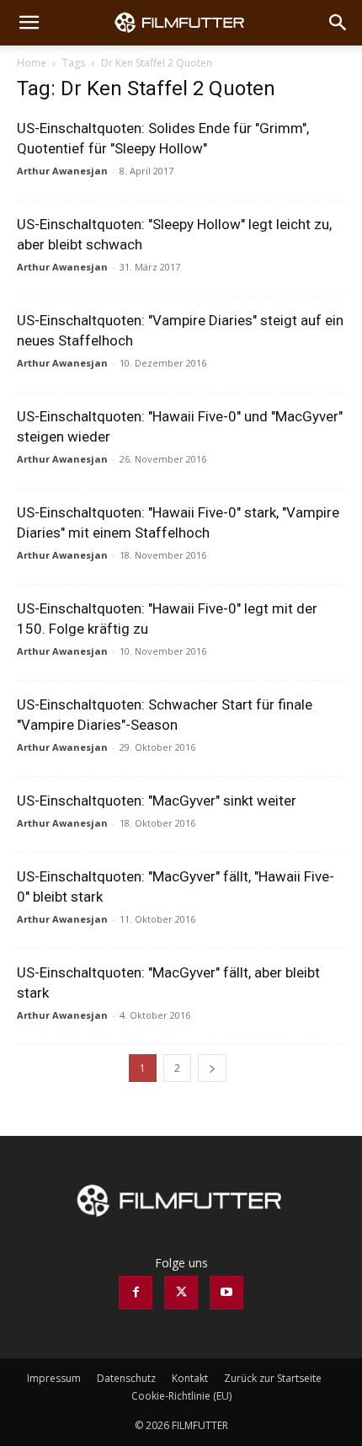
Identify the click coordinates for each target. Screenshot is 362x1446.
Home (31, 63)
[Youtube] (226, 1292)
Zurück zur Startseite (273, 1378)
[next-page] (212, 1068)
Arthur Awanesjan (62, 170)
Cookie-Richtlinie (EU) (181, 1396)
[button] (29, 23)
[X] (181, 1292)
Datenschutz (126, 1378)
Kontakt (190, 1378)
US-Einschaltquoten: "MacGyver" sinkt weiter (156, 800)
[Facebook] (135, 1292)
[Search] (338, 23)
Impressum (54, 1378)
